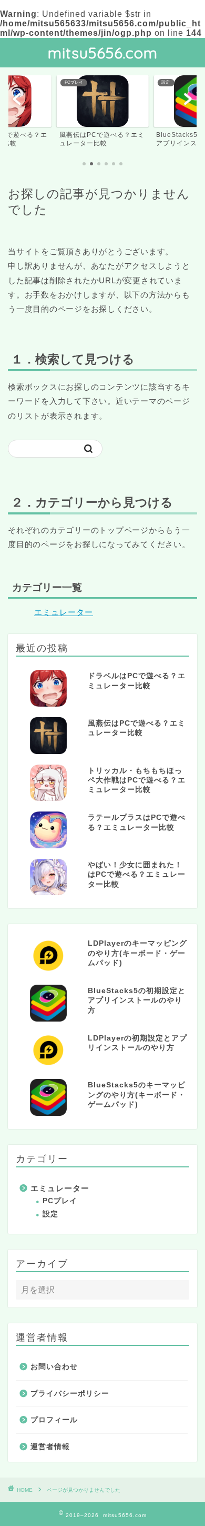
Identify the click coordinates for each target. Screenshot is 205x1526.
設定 (50, 1214)
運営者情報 (50, 1447)
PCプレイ (60, 1201)
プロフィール (54, 1420)
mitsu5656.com (103, 52)
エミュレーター (63, 612)
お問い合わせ (54, 1367)
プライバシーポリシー (69, 1394)
